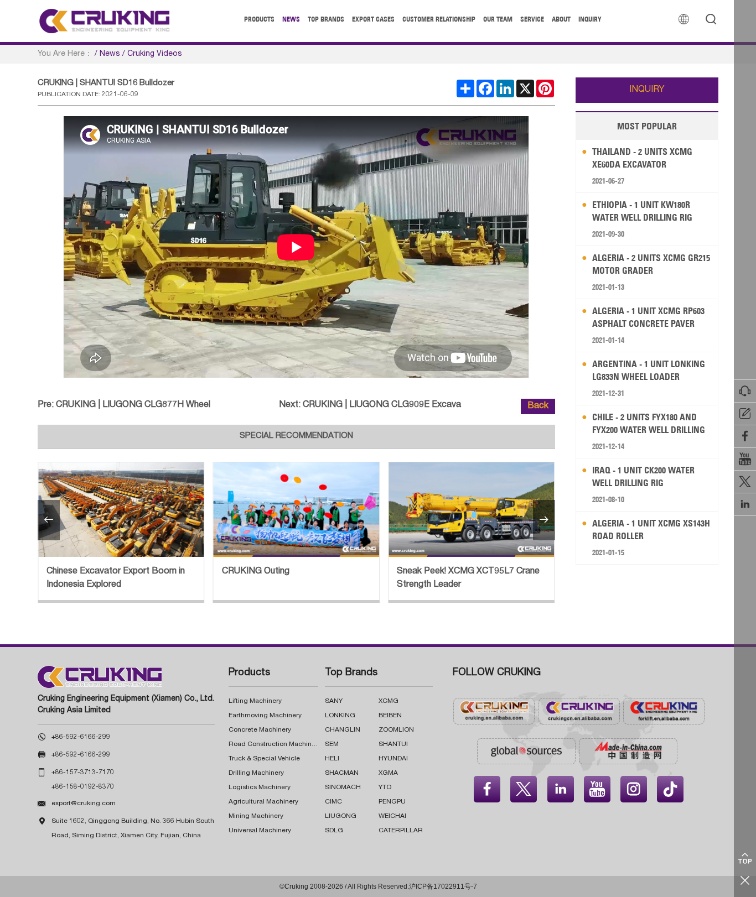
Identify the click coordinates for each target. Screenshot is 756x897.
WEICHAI (392, 816)
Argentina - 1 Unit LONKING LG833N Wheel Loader (648, 370)
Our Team (497, 19)
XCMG (388, 701)
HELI (332, 758)
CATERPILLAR (401, 830)
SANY (334, 701)
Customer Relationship (438, 19)
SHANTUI (393, 744)
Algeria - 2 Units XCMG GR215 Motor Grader (651, 264)
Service (532, 19)
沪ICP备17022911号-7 (443, 886)
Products (259, 19)
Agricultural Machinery (263, 802)
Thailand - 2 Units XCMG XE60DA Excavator (642, 158)
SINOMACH (343, 787)
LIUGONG (340, 816)
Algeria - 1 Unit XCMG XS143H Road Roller (651, 529)
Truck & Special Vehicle (264, 758)
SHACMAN (342, 773)
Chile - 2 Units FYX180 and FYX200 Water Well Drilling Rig (648, 423)
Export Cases (373, 19)
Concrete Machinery (260, 730)
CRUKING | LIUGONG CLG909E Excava (382, 405)
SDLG (334, 830)
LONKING (340, 715)
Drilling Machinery (256, 773)
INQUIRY (647, 90)
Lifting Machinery (255, 701)
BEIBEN (390, 715)
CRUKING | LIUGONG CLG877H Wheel (133, 405)
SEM (332, 744)
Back (537, 406)
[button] (49, 520)
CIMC (333, 802)
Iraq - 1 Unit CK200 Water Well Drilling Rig (643, 476)
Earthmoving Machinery (265, 715)
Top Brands (326, 19)
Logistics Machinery (260, 787)
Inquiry (590, 19)
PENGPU (392, 802)
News (291, 19)
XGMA (388, 773)
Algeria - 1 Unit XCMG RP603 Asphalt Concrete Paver (648, 317)
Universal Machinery (260, 830)
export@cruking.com (83, 803)
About (561, 19)
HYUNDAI (393, 758)
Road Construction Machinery (275, 744)
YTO (385, 787)
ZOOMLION (396, 730)
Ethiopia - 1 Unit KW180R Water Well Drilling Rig (642, 211)
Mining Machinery (256, 816)
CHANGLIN (342, 730)
